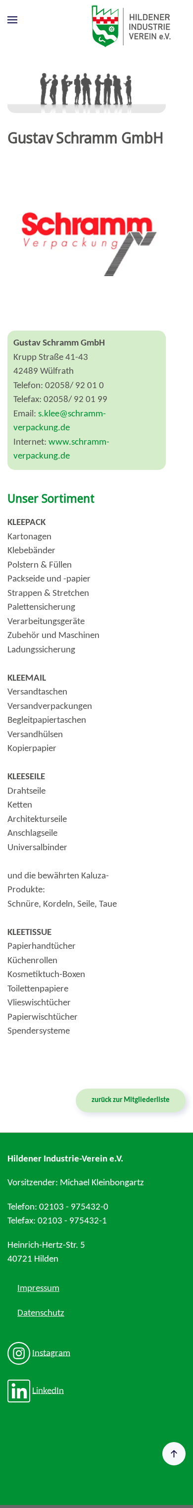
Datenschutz (40, 1313)
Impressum (38, 1288)
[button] (12, 20)
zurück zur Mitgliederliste (131, 1100)
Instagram (51, 1353)
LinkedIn (48, 1390)
